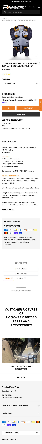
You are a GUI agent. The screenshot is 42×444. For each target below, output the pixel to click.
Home (3, 18)
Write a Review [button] (22, 269)
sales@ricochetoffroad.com (12, 397)
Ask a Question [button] (22, 274)
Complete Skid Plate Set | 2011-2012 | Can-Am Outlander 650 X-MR (19, 20)
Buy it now (21, 114)
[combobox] (21, 12)
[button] (34, 7)
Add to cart (28, 108)
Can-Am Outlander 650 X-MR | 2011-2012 (16, 128)
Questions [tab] (20, 278)
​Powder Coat (6, 79)
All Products (6, 123)
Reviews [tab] (7, 278)
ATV (3, 126)
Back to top (21, 377)
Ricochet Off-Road (11, 439)
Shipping (5, 97)
